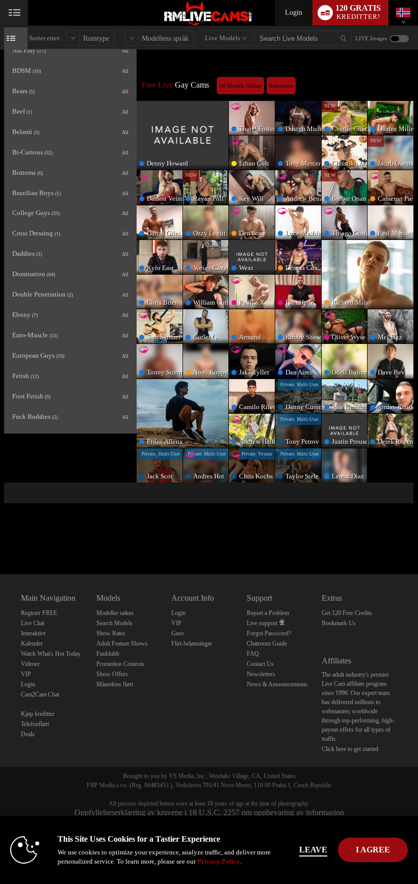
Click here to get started (350, 749)
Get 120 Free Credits (347, 613)
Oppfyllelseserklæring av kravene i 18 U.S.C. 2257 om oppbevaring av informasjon (209, 812)
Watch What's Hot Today (51, 653)
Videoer (30, 663)
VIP (26, 674)
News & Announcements (277, 684)
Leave (313, 849)
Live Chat (32, 623)
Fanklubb (107, 653)
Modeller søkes (115, 613)
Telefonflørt (35, 724)
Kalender (32, 643)
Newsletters (261, 674)
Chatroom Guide (267, 643)
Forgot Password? (269, 633)
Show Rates (110, 633)
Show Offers (112, 674)
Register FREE (39, 613)
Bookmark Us (339, 623)
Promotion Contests (120, 663)
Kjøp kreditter (38, 713)
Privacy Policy (218, 861)
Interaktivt (33, 633)
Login (293, 12)
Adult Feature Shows (122, 643)
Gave (177, 633)
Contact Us (260, 663)
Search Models (114, 623)
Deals (28, 734)
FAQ (253, 653)
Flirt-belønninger (191, 643)
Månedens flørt (114, 684)
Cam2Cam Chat (40, 694)
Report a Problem (268, 613)
